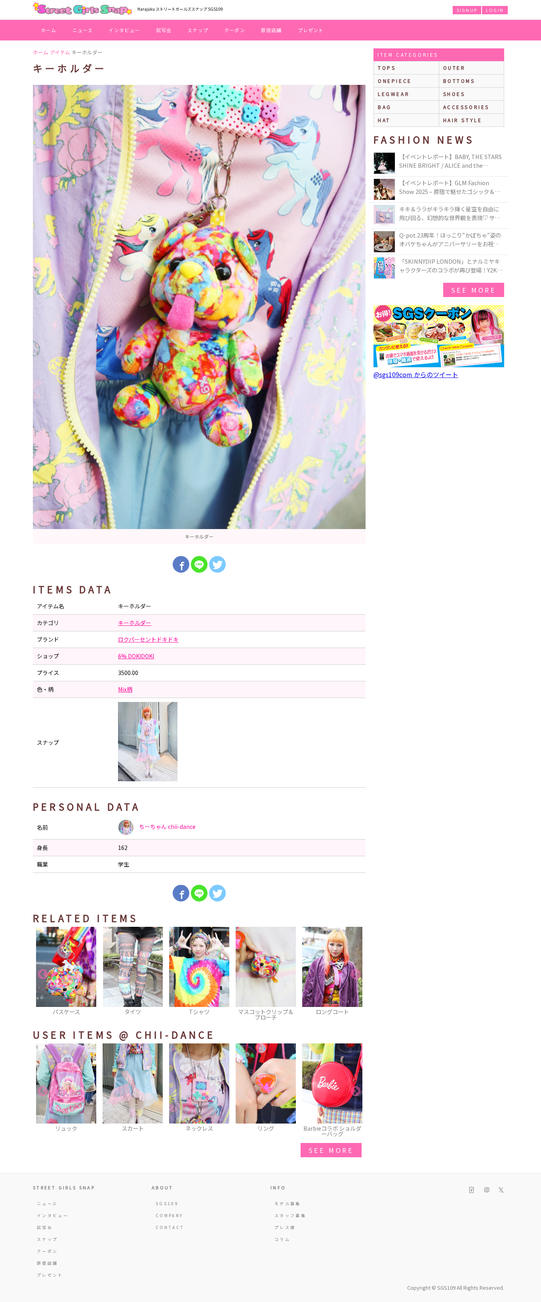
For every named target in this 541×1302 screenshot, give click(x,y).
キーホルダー (134, 623)
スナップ (197, 30)
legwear (394, 93)
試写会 (164, 30)
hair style (462, 120)
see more (331, 1150)
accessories (466, 107)
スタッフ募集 (290, 1215)
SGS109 (167, 1203)
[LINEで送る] (199, 564)
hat (384, 120)
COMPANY (169, 1215)
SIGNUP (467, 10)
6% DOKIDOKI (136, 656)
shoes (454, 93)
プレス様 (284, 1227)
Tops (387, 67)
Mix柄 (125, 689)
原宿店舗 (271, 30)
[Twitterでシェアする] (217, 564)
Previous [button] (43, 974)
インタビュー (124, 30)
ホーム (49, 30)
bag (385, 107)
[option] (199, 314)
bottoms (459, 80)
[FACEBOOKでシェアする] (181, 564)
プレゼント (311, 30)
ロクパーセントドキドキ (148, 639)
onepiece (395, 80)
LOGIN (495, 10)
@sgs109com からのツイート (415, 374)
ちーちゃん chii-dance (167, 826)
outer (454, 67)
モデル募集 (287, 1203)
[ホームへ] (82, 9)
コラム (282, 1239)
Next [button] (356, 974)
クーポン (234, 30)
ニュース (82, 30)
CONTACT (170, 1227)
